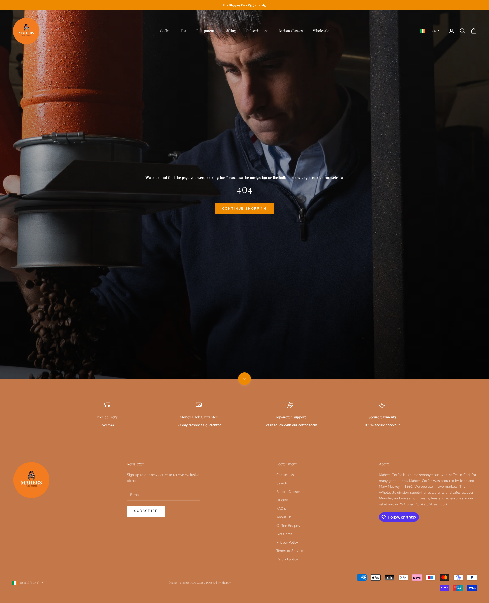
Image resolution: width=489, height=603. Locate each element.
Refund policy (287, 559)
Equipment (205, 30)
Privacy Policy (287, 542)
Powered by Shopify (218, 582)
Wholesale (321, 30)
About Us (284, 517)
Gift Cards (284, 534)
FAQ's (281, 508)
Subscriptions (257, 30)
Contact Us (285, 474)
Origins (282, 500)
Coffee (165, 30)
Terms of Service (289, 550)
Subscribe (146, 511)
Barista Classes (291, 30)
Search (281, 483)
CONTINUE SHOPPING (244, 208)
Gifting (230, 30)
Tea (183, 30)
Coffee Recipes (288, 525)
